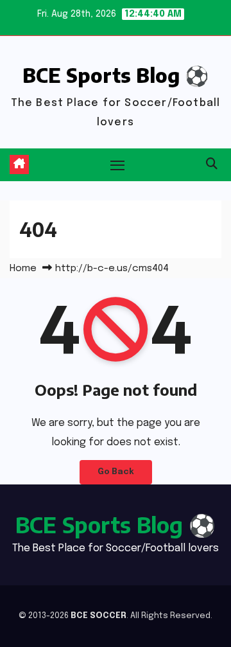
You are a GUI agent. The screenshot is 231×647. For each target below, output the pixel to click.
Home (23, 268)
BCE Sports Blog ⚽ (115, 75)
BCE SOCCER (98, 616)
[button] (212, 164)
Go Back (116, 472)
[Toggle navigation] (117, 165)
